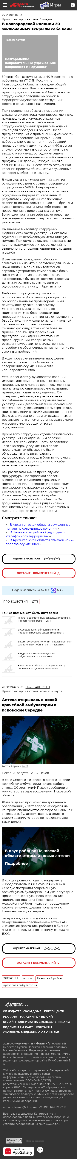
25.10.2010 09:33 (12, 15)
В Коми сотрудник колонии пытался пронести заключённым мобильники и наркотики (45, 643)
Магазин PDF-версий (36, 1016)
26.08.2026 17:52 (12, 687)
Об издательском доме (22, 1011)
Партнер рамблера (35, 1141)
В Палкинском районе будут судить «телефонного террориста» (35, 534)
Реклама (10, 1016)
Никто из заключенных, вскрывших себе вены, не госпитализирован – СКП (45, 619)
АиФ (25, 766)
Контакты (44, 1027)
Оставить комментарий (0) (38, 573)
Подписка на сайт (18, 1027)
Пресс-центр (54, 1011)
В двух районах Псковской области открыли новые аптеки (37, 853)
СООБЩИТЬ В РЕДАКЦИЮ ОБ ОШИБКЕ (31, 1032)
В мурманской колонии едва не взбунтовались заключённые (36, 655)
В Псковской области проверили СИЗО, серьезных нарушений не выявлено (41, 667)
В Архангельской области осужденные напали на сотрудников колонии (38, 526)
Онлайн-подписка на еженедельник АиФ (36, 1022)
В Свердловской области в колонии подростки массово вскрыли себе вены (41, 631)
